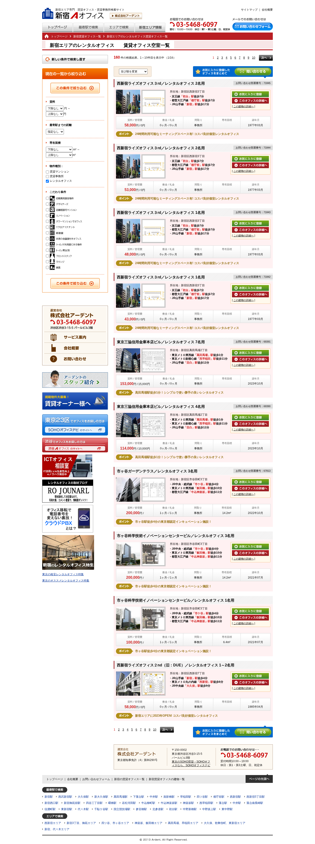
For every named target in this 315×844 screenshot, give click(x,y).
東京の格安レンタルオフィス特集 (63, 574)
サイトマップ (249, 9)
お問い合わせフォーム (96, 779)
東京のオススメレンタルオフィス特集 (65, 580)
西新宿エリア (53, 823)
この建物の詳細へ (243, 106)
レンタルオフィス (61, 180)
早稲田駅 (185, 796)
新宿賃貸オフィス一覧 (87, 36)
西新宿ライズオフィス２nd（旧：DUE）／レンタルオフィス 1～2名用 (175, 665)
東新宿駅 (66, 809)
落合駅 (223, 803)
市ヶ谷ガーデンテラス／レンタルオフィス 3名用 (157, 471)
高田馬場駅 (121, 796)
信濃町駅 (50, 809)
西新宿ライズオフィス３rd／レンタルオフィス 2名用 (161, 83)
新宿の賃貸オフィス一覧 (129, 779)
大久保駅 (83, 796)
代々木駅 (83, 809)
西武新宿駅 (65, 796)
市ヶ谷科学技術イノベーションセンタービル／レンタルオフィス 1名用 (175, 600)
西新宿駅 (235, 796)
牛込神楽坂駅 (169, 803)
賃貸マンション (59, 171)
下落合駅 (138, 796)
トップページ (59, 36)
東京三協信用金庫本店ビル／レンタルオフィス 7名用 (161, 342)
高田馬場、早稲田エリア (183, 823)
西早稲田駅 (206, 803)
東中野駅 (227, 809)
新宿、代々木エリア (57, 829)
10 (253, 57)
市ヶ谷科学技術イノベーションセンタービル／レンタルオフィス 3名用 (175, 536)
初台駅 (173, 809)
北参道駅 (157, 809)
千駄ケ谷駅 (101, 809)
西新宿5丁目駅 (256, 796)
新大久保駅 (101, 796)
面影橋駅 (169, 796)
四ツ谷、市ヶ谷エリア (115, 823)
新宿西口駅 (51, 803)
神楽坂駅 (188, 803)
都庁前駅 (218, 796)
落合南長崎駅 (255, 803)
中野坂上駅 (209, 809)
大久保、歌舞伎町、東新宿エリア (224, 823)
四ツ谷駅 (202, 796)
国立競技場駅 (122, 809)
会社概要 (267, 9)
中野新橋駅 (190, 809)
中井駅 (154, 796)
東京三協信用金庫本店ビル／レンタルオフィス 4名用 (161, 407)
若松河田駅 (129, 803)
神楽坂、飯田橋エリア (148, 823)
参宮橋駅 (141, 809)
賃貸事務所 (57, 176)
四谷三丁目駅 (94, 803)
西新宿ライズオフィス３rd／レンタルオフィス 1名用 (161, 213)
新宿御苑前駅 (72, 803)
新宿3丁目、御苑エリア (81, 823)
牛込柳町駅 (148, 803)
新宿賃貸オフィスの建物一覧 (167, 779)
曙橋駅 (112, 803)
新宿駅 (49, 796)
